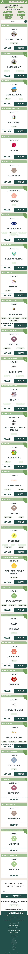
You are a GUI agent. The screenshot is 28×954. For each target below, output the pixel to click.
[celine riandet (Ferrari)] (14, 34)
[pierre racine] (14, 394)
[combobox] (13, 21)
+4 (21, 17)
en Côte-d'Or (14, 936)
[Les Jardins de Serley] (14, 596)
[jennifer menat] (14, 281)
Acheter (21, 48)
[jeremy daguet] (14, 195)
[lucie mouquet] (14, 838)
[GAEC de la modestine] (14, 480)
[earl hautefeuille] (14, 651)
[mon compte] (26, 2)
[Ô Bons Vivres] (14, 679)
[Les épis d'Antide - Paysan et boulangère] (14, 565)
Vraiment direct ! (20, 920)
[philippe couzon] (14, 813)
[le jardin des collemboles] (14, 253)
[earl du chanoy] (14, 117)
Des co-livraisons (14, 932)
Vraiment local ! (7, 920)
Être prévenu (17, 896)
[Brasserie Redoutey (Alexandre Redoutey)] (14, 422)
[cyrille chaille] (14, 508)
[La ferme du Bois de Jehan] (14, 704)
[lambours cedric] (14, 864)
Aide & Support (20, 952)
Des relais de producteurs (14, 928)
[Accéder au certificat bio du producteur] (25, 54)
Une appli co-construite (14, 930)
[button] (5, 1)
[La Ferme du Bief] (14, 535)
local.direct (14, 918)
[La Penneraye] (14, 623)
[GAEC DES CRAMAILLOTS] (14, 732)
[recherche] (25, 21)
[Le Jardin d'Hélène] (14, 452)
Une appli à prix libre (14, 925)
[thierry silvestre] (14, 339)
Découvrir (7, 48)
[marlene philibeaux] (14, 223)
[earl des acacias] (14, 170)
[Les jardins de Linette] (14, 366)
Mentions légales (8, 952)
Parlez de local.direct (16, 913)
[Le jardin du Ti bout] (14, 61)
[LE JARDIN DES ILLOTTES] (14, 89)
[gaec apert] (14, 145)
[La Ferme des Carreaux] (14, 309)
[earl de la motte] (14, 760)
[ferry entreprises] (14, 788)
